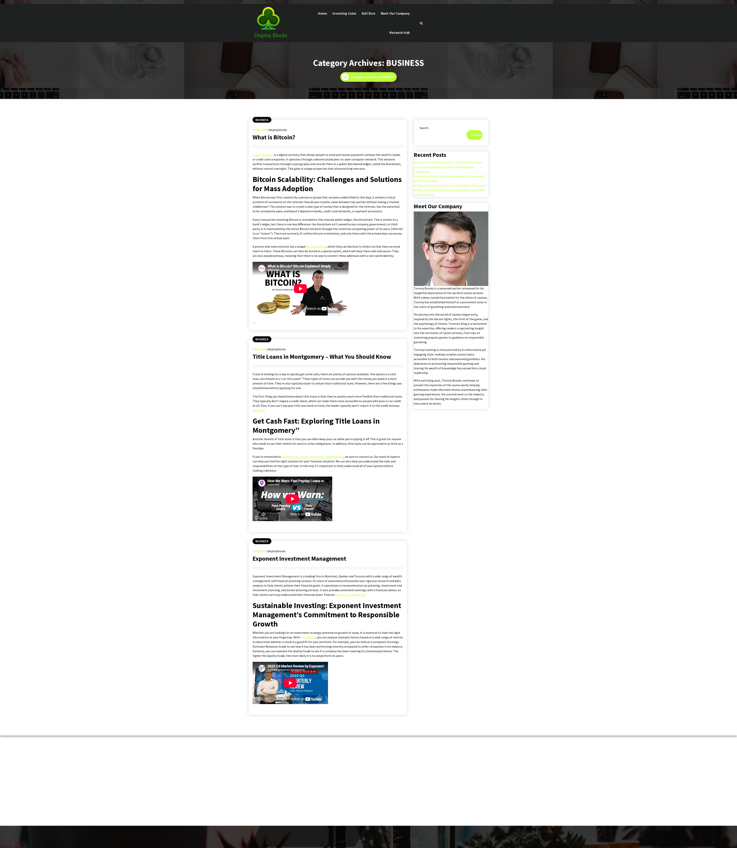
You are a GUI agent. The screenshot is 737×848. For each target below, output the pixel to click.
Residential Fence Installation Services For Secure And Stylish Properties (449, 178)
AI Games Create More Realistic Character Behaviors (448, 162)
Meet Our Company (395, 13)
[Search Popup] (421, 23)
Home (322, 13)
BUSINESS (262, 120)
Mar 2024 (259, 349)
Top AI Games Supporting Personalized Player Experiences (444, 169)
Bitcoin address (316, 246)
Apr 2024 (260, 130)
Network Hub (399, 32)
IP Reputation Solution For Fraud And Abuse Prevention (450, 185)
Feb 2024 (259, 551)
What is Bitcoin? (274, 137)
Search (424, 128)
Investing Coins (344, 13)
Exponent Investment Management (299, 558)
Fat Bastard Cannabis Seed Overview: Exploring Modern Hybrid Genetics (449, 192)
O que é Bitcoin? (263, 155)
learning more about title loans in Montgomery (312, 457)
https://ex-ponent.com (351, 595)
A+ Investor (308, 637)
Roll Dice (368, 13)
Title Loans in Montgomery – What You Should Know (322, 356)
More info (259, 410)
